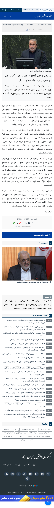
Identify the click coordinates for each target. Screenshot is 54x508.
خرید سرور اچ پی (21, 433)
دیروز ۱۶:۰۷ (49, 404)
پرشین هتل (8, 436)
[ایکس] (18, 474)
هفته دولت (47, 301)
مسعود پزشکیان (36, 301)
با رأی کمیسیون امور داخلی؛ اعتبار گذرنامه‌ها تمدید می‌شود (24, 368)
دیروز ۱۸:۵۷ (49, 368)
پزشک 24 (33, 433)
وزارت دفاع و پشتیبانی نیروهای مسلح (38, 304)
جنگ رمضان (8, 304)
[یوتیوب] (24, 474)
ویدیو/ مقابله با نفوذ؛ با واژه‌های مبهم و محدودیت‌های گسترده (23, 385)
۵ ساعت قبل (49, 327)
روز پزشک (17, 308)
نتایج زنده (5, 9)
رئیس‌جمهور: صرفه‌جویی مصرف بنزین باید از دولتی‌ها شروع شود (24, 363)
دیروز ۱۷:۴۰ (49, 389)
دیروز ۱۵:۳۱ (49, 414)
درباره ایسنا (17, 465)
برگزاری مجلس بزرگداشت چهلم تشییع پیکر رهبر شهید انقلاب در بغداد (23, 334)
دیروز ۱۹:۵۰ (49, 358)
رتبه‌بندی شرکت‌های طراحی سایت (39, 436)
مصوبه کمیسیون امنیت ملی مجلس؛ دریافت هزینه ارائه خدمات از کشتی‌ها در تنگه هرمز (25, 380)
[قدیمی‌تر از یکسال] (27, 264)
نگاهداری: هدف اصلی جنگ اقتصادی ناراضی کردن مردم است (23, 396)
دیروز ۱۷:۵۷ (49, 385)
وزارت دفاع (9, 301)
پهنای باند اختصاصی (28, 429)
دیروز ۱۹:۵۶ (49, 354)
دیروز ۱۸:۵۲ (49, 372)
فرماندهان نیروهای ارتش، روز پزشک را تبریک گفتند (27, 388)
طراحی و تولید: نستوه (26, 486)
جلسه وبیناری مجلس (22, 301)
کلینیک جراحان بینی (27, 440)
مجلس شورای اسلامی (44, 308)
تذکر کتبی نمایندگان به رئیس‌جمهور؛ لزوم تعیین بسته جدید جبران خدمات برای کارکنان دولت (24, 415)
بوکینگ (20, 436)
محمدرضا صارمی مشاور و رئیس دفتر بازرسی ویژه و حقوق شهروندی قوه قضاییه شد (25, 349)
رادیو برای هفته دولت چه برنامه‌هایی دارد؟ (30, 400)
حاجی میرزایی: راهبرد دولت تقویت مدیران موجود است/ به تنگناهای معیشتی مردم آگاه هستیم (24, 328)
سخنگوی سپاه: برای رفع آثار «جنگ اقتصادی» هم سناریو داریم (23, 354)
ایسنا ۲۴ (13, 9)
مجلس (49, 24)
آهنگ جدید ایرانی (45, 433)
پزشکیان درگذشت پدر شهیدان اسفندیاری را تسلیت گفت (25, 410)
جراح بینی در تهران (10, 429)
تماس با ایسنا (6, 465)
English (25, 9)
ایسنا (43, 16)
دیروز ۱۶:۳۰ (49, 396)
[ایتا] (42, 474)
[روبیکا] (47, 474)
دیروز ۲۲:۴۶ (49, 340)
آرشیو (19, 9)
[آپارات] (27, 479)
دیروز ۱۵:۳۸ (49, 411)
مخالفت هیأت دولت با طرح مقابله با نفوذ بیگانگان (27, 339)
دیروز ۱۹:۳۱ (49, 362)
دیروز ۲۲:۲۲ (49, 344)
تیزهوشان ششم (8, 433)
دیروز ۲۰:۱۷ (49, 348)
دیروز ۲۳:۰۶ (49, 333)
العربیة (31, 9)
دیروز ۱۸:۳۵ (49, 379)
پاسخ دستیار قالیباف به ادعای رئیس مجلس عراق (28, 343)
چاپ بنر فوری (45, 429)
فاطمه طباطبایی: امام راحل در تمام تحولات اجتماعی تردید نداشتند (25, 405)
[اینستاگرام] (12, 474)
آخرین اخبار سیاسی (40, 315)
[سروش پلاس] (36, 474)
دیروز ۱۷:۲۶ (49, 393)
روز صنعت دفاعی (28, 308)
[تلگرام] (30, 474)
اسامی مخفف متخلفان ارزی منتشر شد (31, 357)
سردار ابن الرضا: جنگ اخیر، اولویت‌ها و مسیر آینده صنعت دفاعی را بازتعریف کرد (25, 373)
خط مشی (27, 465)
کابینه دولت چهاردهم (41, 235)
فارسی (36, 9)
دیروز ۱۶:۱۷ (49, 400)
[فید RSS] (6, 474)
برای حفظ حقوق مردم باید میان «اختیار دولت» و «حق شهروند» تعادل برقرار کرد (26, 321)
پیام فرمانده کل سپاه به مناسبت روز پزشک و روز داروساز (25, 392)
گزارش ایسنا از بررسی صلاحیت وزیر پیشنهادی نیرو (34, 282)
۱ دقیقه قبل (49, 320)
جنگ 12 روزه (19, 304)
